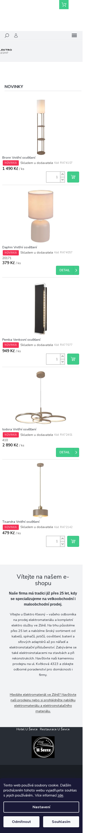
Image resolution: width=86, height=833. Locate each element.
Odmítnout (21, 821)
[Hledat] (6, 35)
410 (5, 440)
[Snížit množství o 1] (62, 179)
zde (60, 795)
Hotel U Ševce (27, 729)
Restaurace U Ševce (55, 729)
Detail (65, 270)
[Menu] (74, 35)
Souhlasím (61, 821)
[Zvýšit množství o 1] (62, 174)
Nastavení (41, 807)
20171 (6, 258)
